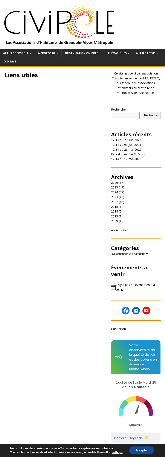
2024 (114, 192)
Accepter (142, 450)
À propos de (46, 53)
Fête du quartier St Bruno (128, 154)
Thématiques (117, 53)
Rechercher (151, 115)
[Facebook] (126, 310)
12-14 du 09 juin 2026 (126, 145)
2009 (114, 221)
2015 (114, 207)
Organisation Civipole (81, 53)
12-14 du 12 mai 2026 (126, 159)
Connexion (118, 329)
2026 (114, 183)
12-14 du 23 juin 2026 (126, 140)
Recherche (118, 109)
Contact (9, 61)
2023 (114, 197)
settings (117, 452)
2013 (114, 216)
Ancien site (118, 230)
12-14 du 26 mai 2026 (126, 149)
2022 (114, 202)
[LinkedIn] (136, 310)
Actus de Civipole (16, 53)
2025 (114, 187)
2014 (114, 211)
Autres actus (145, 53)
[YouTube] (146, 310)
